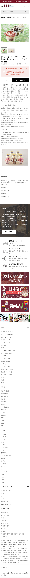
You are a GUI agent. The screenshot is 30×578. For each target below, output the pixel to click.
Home (3, 17)
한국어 (3, 567)
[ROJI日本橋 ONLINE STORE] (15, 278)
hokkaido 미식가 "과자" (13, 17)
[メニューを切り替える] (2, 6)
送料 (5, 64)
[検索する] (26, 12)
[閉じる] (26, 68)
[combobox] (15, 12)
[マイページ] (24, 6)
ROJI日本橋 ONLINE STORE (13, 573)
